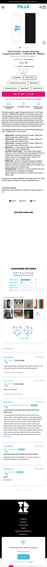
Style (23, 74)
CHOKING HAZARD (9, 188)
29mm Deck (37, 88)
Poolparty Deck (11, 88)
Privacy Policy (23, 525)
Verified (22, 338)
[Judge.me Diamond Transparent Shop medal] (28, 330)
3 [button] (24, 490)
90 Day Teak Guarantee (38, 107)
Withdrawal (24, 534)
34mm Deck (30, 77)
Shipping (23, 519)
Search (23, 528)
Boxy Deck (25, 88)
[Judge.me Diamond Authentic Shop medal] (17, 330)
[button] (19, 59)
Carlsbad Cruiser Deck (17, 83)
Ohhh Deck (34, 83)
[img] (8, 357)
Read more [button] (8, 436)
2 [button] (20, 490)
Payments (23, 522)
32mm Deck (17, 77)
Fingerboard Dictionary (23, 531)
